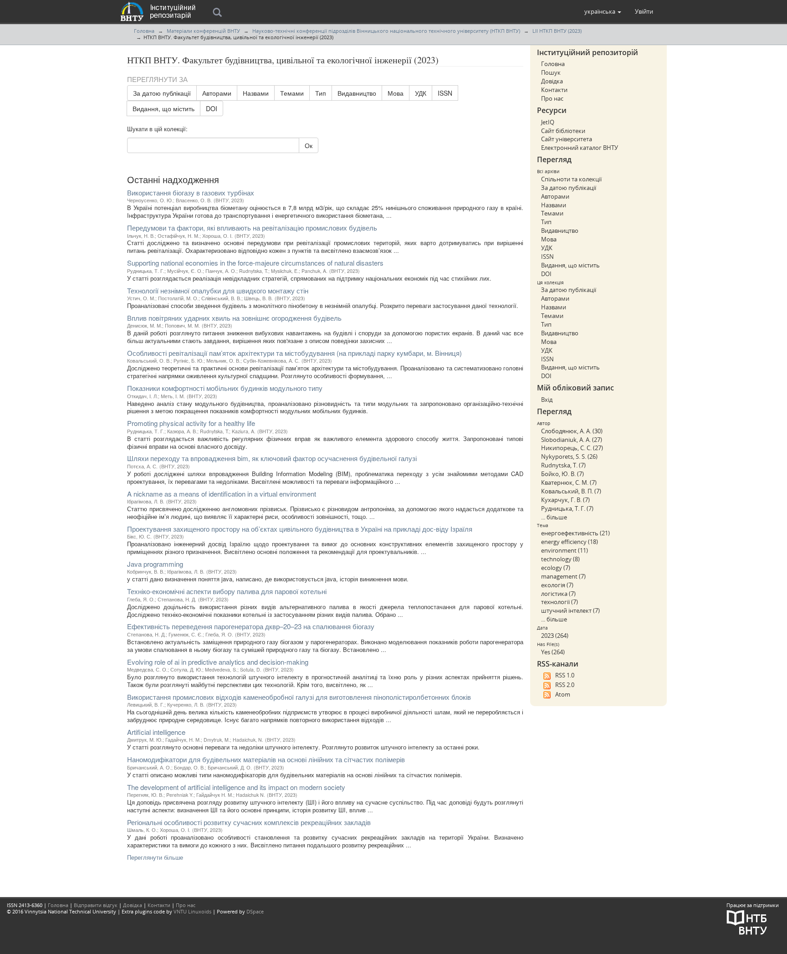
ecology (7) (555, 568)
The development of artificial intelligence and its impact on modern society (236, 787)
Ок (308, 145)
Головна (144, 30)
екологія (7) (557, 585)
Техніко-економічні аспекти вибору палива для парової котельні (227, 591)
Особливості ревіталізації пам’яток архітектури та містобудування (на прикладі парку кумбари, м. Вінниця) (294, 353)
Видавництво (356, 92)
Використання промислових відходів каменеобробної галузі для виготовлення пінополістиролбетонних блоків (299, 697)
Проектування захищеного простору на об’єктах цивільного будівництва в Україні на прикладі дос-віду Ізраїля (299, 528)
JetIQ (547, 122)
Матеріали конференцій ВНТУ (203, 30)
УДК (420, 92)
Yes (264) (553, 652)
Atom (562, 694)
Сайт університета (566, 139)
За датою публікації (162, 92)
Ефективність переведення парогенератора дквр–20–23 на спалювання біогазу (250, 626)
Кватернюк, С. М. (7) (569, 482)
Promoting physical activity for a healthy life (191, 423)
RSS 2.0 (564, 685)
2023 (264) (554, 635)
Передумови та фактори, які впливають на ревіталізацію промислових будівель (252, 227)
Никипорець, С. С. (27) (572, 448)
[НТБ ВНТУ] (746, 921)
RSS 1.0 (564, 675)
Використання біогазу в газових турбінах (190, 192)
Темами (292, 92)
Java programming (155, 564)
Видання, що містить (163, 108)
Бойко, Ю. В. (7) (562, 474)
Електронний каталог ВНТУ (579, 148)
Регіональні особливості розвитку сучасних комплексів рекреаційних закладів (249, 822)
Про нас (552, 98)
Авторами (216, 92)
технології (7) (559, 602)
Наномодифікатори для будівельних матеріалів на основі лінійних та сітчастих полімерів (266, 759)
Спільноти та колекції (571, 179)
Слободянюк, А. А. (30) (572, 431)
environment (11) (564, 550)
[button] (602, 11)
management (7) (563, 576)
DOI (211, 108)
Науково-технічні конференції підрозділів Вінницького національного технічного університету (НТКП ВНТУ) (386, 30)
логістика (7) (558, 594)
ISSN (445, 92)
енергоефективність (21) (575, 533)
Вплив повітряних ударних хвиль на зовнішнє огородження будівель (234, 318)
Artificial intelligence (156, 732)
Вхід (546, 399)
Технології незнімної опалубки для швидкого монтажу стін (217, 290)
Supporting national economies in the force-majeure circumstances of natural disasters (255, 262)
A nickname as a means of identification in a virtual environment (221, 493)
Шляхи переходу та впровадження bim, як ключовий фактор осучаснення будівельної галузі (272, 458)
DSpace (255, 911)
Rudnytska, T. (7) (563, 465)
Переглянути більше (155, 857)
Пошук (551, 72)
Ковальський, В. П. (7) (571, 491)
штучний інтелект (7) (570, 610)
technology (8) (560, 559)
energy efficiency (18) (569, 542)
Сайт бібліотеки (563, 131)
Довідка (552, 81)
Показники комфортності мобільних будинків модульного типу (224, 388)
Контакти (554, 90)
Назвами (256, 92)
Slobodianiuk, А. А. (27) (571, 440)
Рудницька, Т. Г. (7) (567, 508)
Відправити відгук (96, 905)
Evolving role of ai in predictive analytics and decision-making (217, 662)
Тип (320, 92)
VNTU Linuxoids (192, 911)
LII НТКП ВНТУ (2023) (557, 30)
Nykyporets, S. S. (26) (569, 456)
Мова (396, 92)
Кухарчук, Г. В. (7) (565, 500)
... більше (554, 517)
